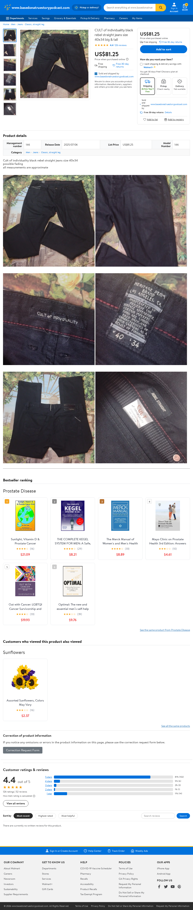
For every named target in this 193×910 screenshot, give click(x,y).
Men (13, 24)
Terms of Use (125, 868)
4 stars (48, 781)
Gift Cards (47, 889)
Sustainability (11, 889)
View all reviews (16, 803)
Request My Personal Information (130, 885)
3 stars (48, 785)
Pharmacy (109, 18)
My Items (137, 18)
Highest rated (45, 815)
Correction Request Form (22, 750)
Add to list (152, 119)
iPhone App (163, 868)
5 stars (48, 777)
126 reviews (120, 45)
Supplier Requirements (16, 894)
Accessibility (87, 884)
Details (168, 112)
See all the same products (175, 726)
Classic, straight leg (34, 24)
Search (183, 815)
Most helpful (68, 815)
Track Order (118, 850)
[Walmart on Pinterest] (179, 887)
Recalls (84, 878)
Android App (163, 873)
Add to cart (163, 49)
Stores (45, 873)
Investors (8, 884)
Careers (123, 18)
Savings (46, 18)
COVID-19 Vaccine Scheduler (96, 868)
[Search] (160, 7)
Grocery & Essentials (65, 18)
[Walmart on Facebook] (159, 887)
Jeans (20, 24)
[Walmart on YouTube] (173, 887)
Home (6, 24)
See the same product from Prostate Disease (165, 630)
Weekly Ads (141, 850)
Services (32, 18)
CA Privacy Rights (128, 878)
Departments (17, 18)
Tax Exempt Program (91, 894)
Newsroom (9, 878)
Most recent (23, 815)
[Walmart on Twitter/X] (166, 887)
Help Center (94, 850)
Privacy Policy (126, 873)
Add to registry (176, 119)
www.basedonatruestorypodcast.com (114, 76)
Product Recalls (88, 889)
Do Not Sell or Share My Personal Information (131, 894)
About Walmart (12, 868)
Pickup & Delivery (90, 18)
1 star (49, 793)
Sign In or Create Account (64, 850)
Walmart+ (47, 884)
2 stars (48, 789)
